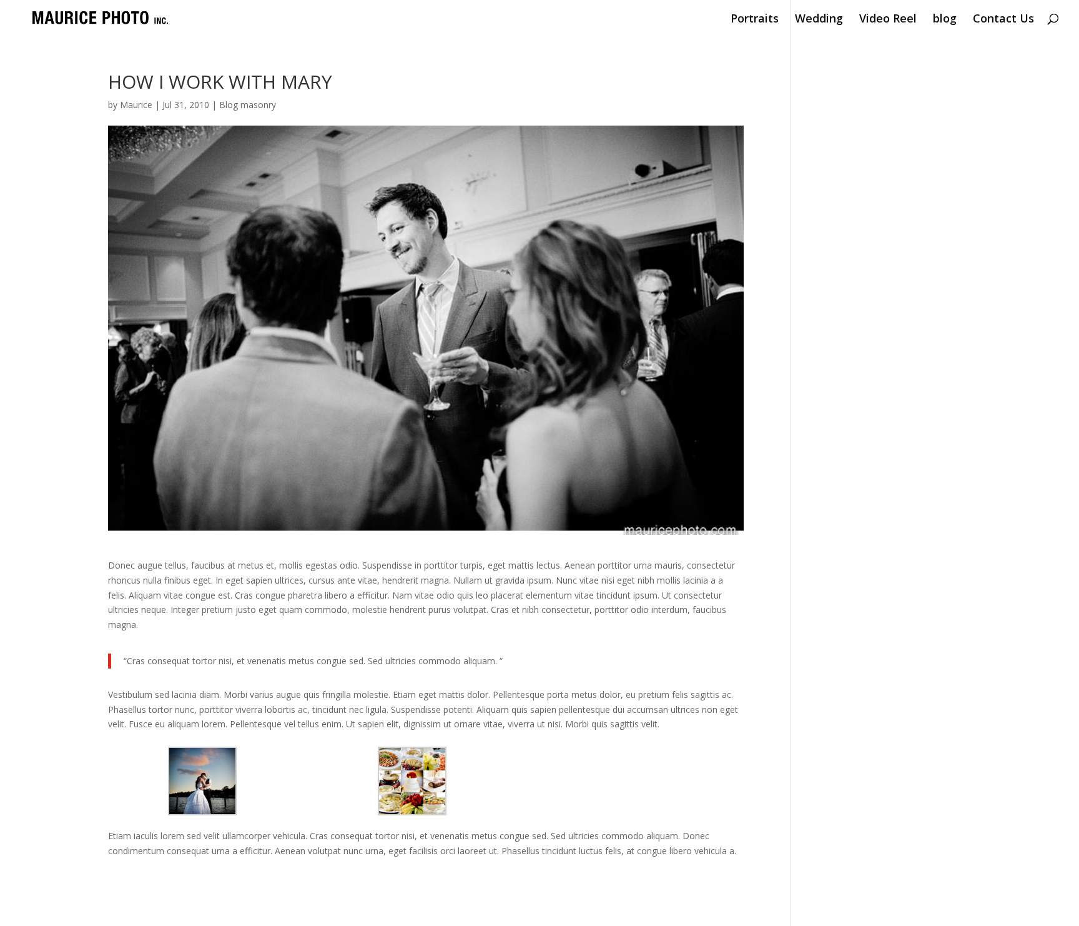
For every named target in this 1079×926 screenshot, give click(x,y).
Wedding (819, 20)
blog (945, 20)
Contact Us (1003, 20)
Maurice (136, 105)
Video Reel (888, 20)
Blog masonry (247, 105)
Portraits (755, 20)
